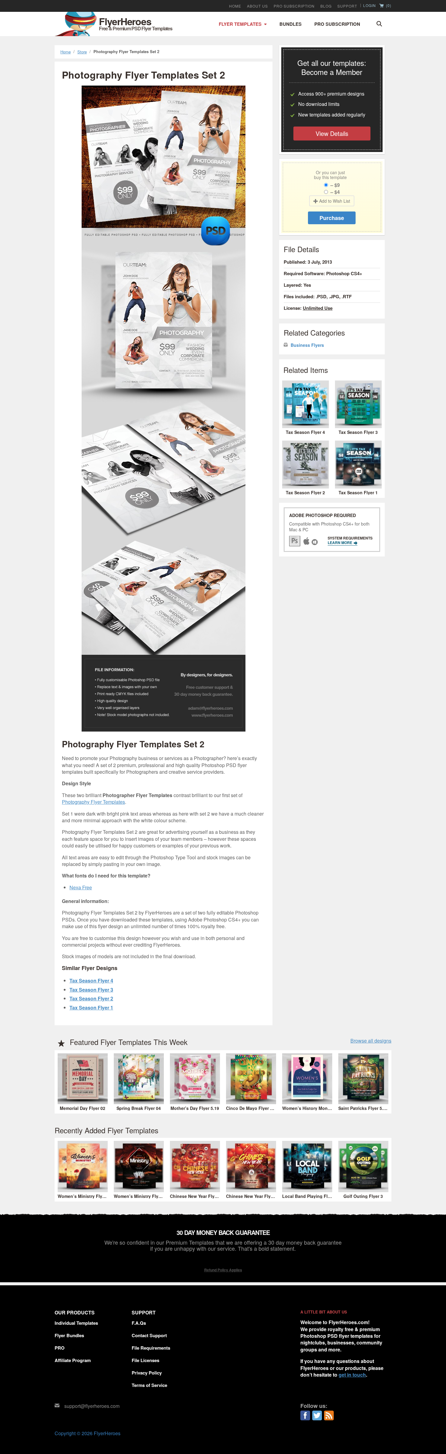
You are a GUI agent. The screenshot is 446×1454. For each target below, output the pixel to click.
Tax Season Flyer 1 (91, 1007)
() (388, 6)
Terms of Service (149, 1385)
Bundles (290, 24)
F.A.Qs (139, 1323)
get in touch (352, 1374)
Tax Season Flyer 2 (91, 998)
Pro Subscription (337, 24)
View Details (332, 133)
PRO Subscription (294, 6)
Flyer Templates (240, 24)
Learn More (340, 542)
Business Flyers (307, 345)
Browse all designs (370, 1040)
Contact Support (149, 1335)
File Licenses (145, 1360)
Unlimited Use (318, 308)
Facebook (305, 1415)
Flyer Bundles (69, 1335)
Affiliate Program (73, 1360)
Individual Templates (76, 1323)
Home (235, 6)
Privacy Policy (147, 1372)
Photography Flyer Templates (93, 801)
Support (347, 6)
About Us (257, 6)
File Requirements (151, 1347)
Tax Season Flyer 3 (91, 989)
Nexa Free (80, 887)
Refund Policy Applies (223, 1270)
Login (369, 5)
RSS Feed (329, 1415)
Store (82, 52)
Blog (326, 6)
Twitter (317, 1415)
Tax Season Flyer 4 (91, 980)
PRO (60, 1347)
